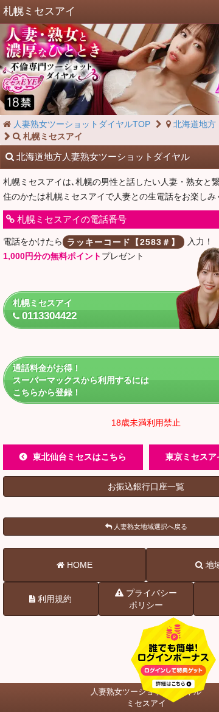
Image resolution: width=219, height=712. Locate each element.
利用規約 (53, 599)
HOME (78, 565)
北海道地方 (193, 124)
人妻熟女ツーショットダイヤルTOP (80, 124)
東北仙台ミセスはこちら (80, 456)
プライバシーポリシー (150, 599)
